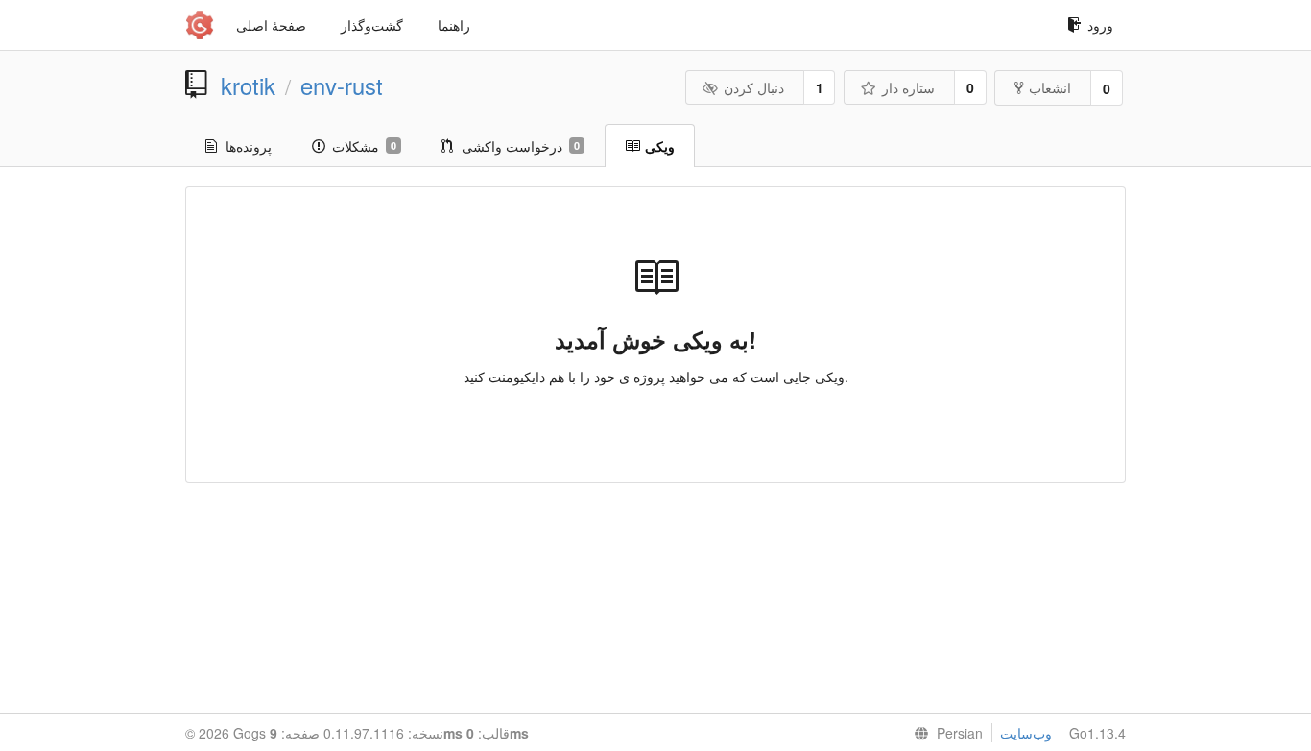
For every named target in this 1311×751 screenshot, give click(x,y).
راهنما (454, 25)
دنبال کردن (754, 87)
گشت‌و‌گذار (372, 25)
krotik (248, 85)
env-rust (341, 85)
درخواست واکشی (521, 146)
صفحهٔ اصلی (271, 25)
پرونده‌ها (249, 146)
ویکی (660, 146)
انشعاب (1050, 87)
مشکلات (364, 146)
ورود (1100, 25)
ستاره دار (908, 87)
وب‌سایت (1026, 732)
